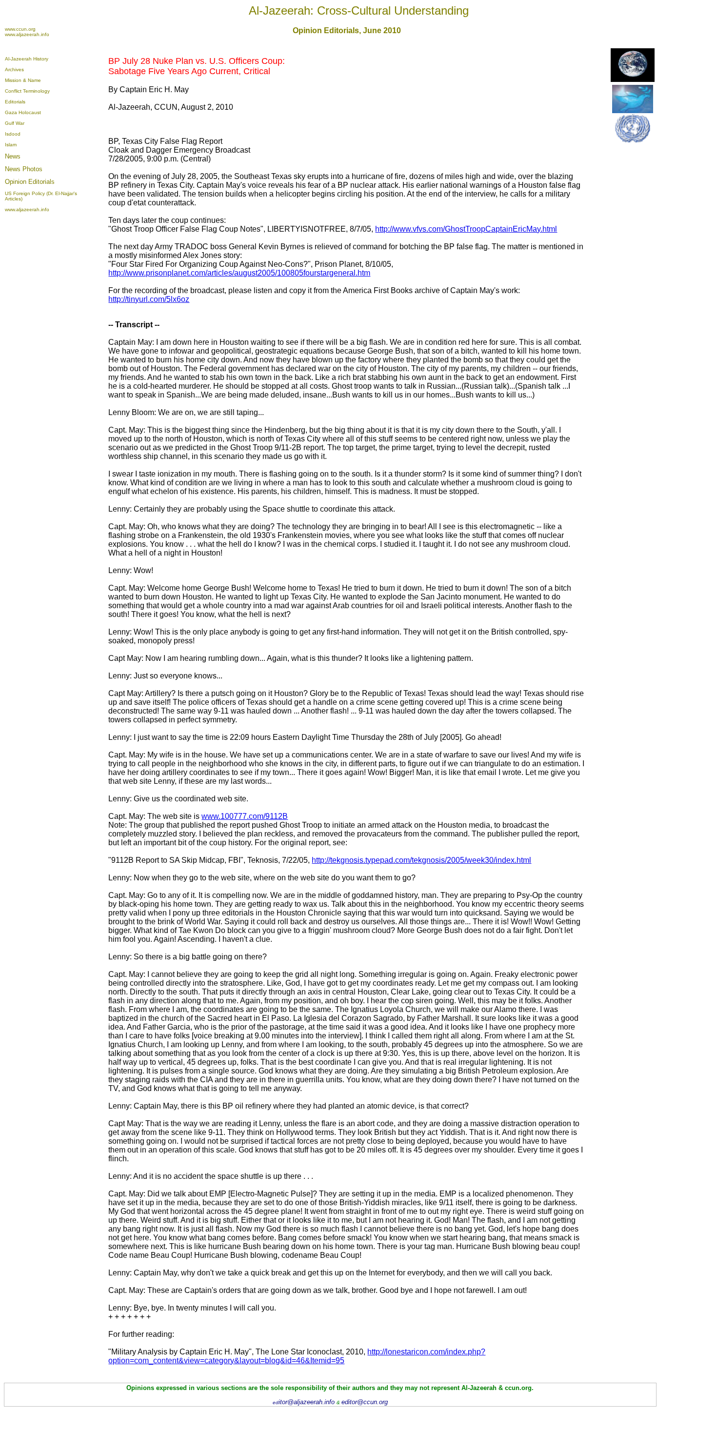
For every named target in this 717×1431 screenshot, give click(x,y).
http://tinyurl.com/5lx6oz (148, 299)
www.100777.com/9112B (244, 816)
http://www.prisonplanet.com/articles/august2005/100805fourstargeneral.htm (239, 273)
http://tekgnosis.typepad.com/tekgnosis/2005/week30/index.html (421, 860)
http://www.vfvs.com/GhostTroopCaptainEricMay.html (466, 229)
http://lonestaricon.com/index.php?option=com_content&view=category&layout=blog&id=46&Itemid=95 (296, 1356)
